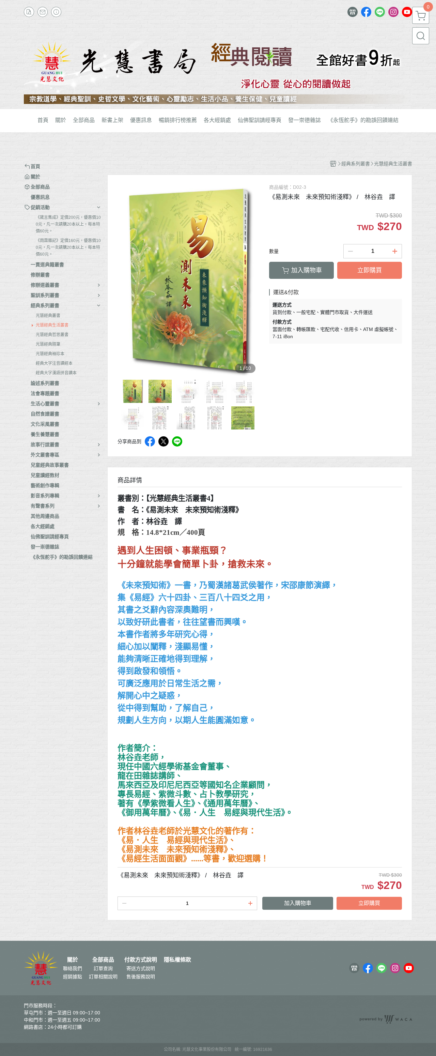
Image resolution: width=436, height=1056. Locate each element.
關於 (72, 960)
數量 (274, 251)
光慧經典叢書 (48, 315)
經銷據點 (72, 976)
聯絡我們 (72, 968)
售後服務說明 (140, 976)
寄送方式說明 (140, 968)
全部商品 (103, 960)
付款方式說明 (140, 960)
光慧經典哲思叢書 (52, 334)
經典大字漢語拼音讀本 (56, 373)
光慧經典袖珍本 (50, 353)
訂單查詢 (103, 968)
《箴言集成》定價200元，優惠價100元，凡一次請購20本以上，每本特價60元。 (68, 224)
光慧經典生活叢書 (52, 325)
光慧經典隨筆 (48, 344)
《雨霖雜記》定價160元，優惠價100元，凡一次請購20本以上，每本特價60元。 (68, 247)
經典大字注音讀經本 (54, 363)
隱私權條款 (177, 960)
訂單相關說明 (103, 976)
